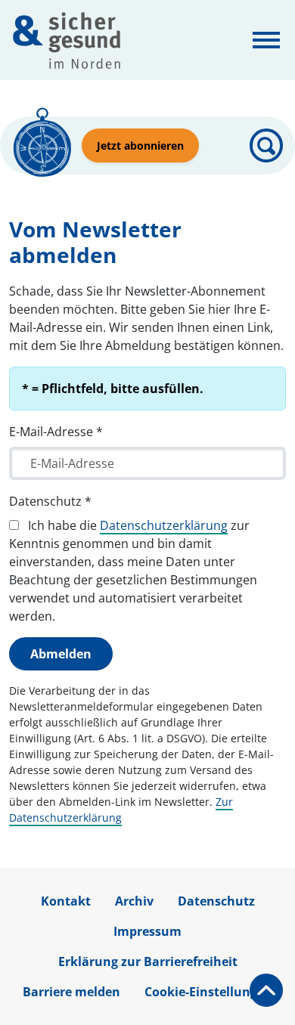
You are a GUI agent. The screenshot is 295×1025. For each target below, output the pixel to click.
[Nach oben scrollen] (266, 990)
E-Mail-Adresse (56, 431)
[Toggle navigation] (266, 40)
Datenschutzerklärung (164, 525)
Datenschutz (50, 501)
